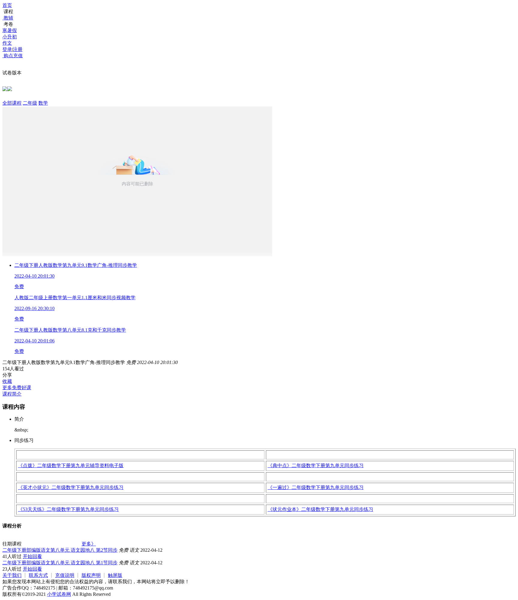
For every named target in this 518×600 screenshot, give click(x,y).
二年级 (30, 103)
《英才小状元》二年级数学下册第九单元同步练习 (71, 487)
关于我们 (12, 575)
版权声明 (91, 575)
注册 (17, 49)
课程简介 (12, 393)
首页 (7, 5)
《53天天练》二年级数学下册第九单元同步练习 (68, 509)
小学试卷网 (59, 594)
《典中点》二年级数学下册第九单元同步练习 (316, 465)
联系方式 (38, 575)
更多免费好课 (16, 387)
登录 (7, 49)
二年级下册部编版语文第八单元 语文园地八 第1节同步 (60, 562)
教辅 (8, 17)
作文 (7, 43)
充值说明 (64, 575)
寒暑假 (9, 30)
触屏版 (115, 575)
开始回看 (32, 556)
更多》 (89, 543)
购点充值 (12, 55)
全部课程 (12, 103)
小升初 (9, 36)
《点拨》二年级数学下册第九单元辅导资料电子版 (71, 465)
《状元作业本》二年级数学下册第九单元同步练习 (320, 509)
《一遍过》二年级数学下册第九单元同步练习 (316, 487)
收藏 (7, 381)
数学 (43, 103)
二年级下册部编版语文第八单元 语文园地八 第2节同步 (60, 550)
